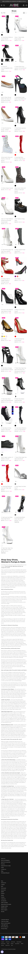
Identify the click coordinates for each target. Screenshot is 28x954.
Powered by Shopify (11, 949)
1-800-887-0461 (4, 925)
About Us (3, 858)
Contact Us (3, 869)
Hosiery (2, 897)
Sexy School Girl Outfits (6, 904)
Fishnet (2, 893)
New (2, 881)
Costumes (3, 898)
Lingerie (3, 884)
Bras (2, 886)
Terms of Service (4, 926)
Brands (2, 911)
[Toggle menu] (1, 5)
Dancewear (3, 888)
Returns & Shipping (5, 860)
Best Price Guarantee (5, 862)
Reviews (3, 863)
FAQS (2, 867)
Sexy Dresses (19, 941)
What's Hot (3, 882)
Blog (2, 871)
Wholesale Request (5, 872)
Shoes (2, 895)
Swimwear (3, 890)
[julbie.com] (14, 5)
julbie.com (6, 949)
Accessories (3, 900)
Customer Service (5, 919)
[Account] (23, 5)
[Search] (4, 5)
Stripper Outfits (4, 906)
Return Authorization (5, 923)
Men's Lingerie (4, 909)
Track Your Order (4, 921)
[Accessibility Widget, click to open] (2, 951)
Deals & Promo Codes (6, 865)
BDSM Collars (4, 907)
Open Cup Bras (4, 902)
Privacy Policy (4, 928)
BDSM (2, 891)
